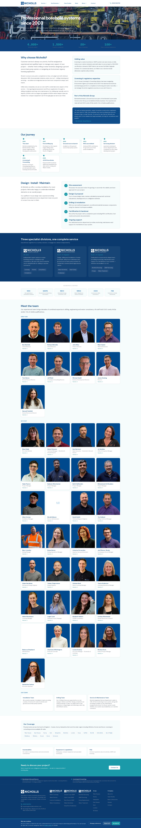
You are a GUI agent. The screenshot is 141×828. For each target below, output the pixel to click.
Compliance (28, 273)
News (76, 3)
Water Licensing (54, 794)
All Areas (95, 810)
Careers (110, 802)
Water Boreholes (62, 269)
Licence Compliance (55, 800)
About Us (110, 794)
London (95, 808)
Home (22, 12)
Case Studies (67, 3)
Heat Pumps (73, 269)
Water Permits (53, 797)
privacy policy (48, 825)
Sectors (43, 3)
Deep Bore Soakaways (70, 805)
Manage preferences (95, 823)
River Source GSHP (69, 800)
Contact (93, 3)
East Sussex (96, 802)
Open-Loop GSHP (69, 797)
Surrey (95, 796)
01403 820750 (116, 3)
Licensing (27, 269)
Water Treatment (103, 271)
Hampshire (96, 799)
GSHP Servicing (109, 267)
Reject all (107, 823)
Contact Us (114, 767)
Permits (34, 269)
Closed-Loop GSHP (69, 794)
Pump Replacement (84, 800)
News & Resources (113, 799)
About (83, 3)
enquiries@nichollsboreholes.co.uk (32, 806)
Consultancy (42, 269)
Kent (94, 805)
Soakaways (61, 273)
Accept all (116, 823)
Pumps (94, 271)
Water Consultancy (55, 803)
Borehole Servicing (97, 267)
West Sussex (96, 794)
